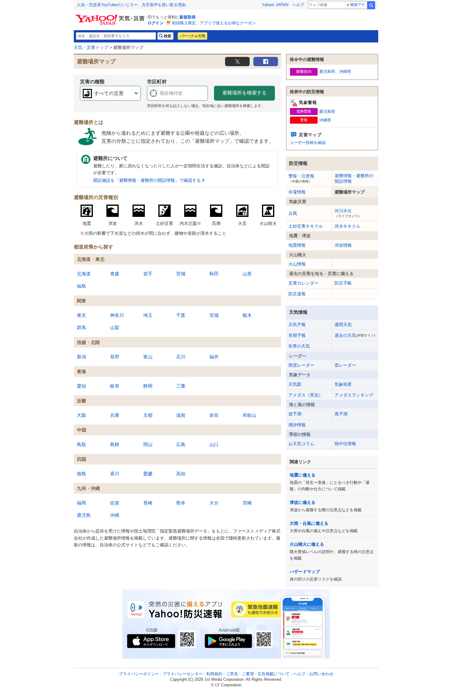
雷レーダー (345, 365)
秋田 (214, 273)
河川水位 (348, 212)
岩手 (148, 273)
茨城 (214, 315)
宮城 (180, 273)
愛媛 (148, 473)
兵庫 (114, 415)
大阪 (81, 415)
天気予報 (297, 324)
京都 (148, 415)
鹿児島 (84, 515)
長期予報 (297, 335)
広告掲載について (274, 674)
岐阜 (114, 386)
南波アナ (357, 4)
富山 (148, 356)
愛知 (81, 386)
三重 (180, 386)
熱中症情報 (345, 443)
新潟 (81, 356)
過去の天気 (355, 335)
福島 (81, 286)
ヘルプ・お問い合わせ (313, 674)
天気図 (294, 384)
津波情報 (343, 245)
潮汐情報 (297, 424)
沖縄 (114, 515)
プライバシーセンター (183, 674)
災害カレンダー (303, 283)
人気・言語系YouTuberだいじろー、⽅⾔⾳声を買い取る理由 (131, 4)
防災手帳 (343, 283)
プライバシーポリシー (139, 674)
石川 (180, 356)
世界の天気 (299, 346)
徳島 (81, 473)
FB (265, 61)
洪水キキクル (347, 226)
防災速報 (297, 293)
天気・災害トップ (91, 47)
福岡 (81, 502)
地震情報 (297, 245)
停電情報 (297, 191)
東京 (81, 315)
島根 (114, 444)
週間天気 (343, 324)
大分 (214, 502)
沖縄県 (345, 71)
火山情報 (297, 263)
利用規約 (214, 674)
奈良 (214, 415)
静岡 (148, 386)
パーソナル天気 (192, 36)
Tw (237, 61)
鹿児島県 (327, 71)
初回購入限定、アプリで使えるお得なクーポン (214, 23)
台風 (292, 213)
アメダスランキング (354, 395)
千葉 (180, 315)
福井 (214, 356)
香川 (114, 473)
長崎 (148, 502)
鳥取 (81, 444)
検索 (371, 5)
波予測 (294, 413)
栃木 (247, 315)
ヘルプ (298, 4)
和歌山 (249, 415)
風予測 (341, 413)
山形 (247, 273)
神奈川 (117, 315)
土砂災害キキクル (305, 226)
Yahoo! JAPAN (275, 4)
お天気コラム (301, 443)
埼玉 (148, 315)
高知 (180, 473)
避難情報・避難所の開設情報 (354, 178)
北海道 (84, 273)
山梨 (114, 327)
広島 (180, 444)
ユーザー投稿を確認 (308, 142)
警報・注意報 (301, 178)
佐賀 (114, 502)
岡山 (148, 444)
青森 (114, 273)
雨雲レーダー (301, 365)
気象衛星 (343, 384)
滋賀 (180, 415)
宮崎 (247, 502)
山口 (214, 444)
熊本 (180, 502)
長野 (114, 356)
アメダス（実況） (305, 395)
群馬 (81, 327)
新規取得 (188, 17)
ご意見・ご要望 (240, 674)
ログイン (156, 23)
